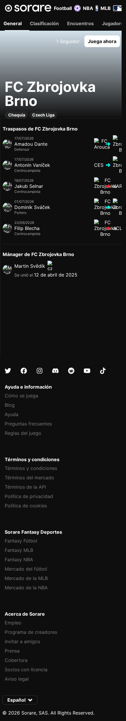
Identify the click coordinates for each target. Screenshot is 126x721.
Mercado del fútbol (26, 569)
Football (63, 8)
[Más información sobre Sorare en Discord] (55, 371)
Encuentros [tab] (80, 23)
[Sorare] (28, 8)
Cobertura (16, 660)
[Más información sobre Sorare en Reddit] (71, 371)
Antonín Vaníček (32, 165)
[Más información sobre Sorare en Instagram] (39, 371)
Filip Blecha (27, 228)
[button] (102, 41)
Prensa (12, 651)
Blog (10, 405)
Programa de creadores (31, 632)
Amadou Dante (30, 144)
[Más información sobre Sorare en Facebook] (23, 371)
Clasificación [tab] (44, 23)
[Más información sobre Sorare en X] (7, 371)
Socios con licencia (26, 669)
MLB (106, 8)
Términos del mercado (29, 477)
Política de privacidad (29, 496)
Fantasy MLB (19, 550)
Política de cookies (26, 506)
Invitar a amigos (22, 641)
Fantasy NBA (19, 559)
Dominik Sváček (32, 207)
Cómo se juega (21, 396)
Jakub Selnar (28, 186)
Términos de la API (25, 487)
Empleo (13, 623)
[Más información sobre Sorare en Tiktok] (102, 371)
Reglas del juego (23, 433)
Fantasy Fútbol (21, 541)
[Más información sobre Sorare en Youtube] (87, 371)
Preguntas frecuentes (28, 424)
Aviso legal (17, 679)
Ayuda (11, 414)
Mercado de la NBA (26, 587)
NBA (88, 8)
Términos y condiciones (31, 468)
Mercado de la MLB (26, 578)
